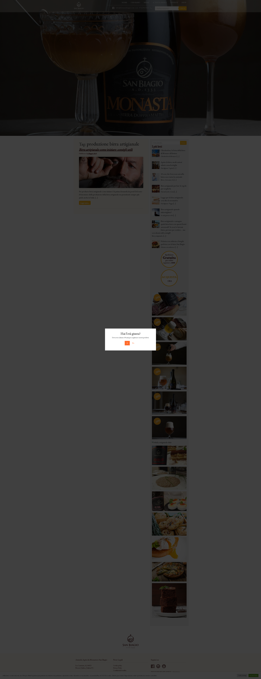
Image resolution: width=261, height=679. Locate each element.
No (133, 343)
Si (127, 343)
